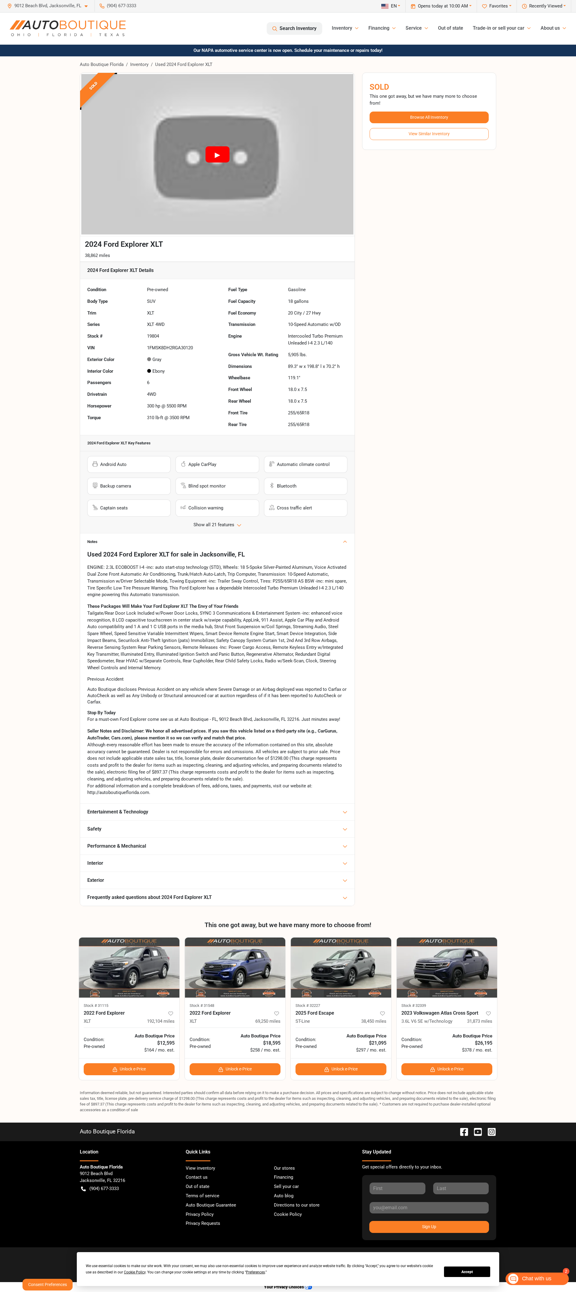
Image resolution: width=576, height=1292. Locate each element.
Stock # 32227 (308, 1005)
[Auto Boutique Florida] (68, 28)
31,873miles (479, 1021)
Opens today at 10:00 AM (443, 6)
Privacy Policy (200, 1214)
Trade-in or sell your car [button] (498, 28)
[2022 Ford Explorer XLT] (129, 968)
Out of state (450, 28)
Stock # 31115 (96, 1005)
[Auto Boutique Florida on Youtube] (475, 1131)
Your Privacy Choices (284, 1287)
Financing (283, 1177)
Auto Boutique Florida (102, 64)
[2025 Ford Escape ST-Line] (341, 968)
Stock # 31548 (202, 1005)
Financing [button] (378, 28)
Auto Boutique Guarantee (211, 1205)
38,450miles (373, 1021)
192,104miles (161, 1021)
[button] (50, 6)
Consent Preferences (47, 1284)
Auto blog (283, 1195)
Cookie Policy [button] (135, 1272)
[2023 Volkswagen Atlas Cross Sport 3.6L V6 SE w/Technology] (447, 968)
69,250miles (267, 1021)
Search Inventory (298, 28)
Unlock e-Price (133, 1069)
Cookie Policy (288, 1214)
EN (394, 6)
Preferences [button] (255, 1272)
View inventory (200, 1168)
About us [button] (550, 28)
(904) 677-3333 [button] (121, 5)
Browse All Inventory (429, 117)
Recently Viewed (545, 6)
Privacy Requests (203, 1223)
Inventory (139, 64)
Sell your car (286, 1186)
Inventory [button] (342, 28)
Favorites (498, 6)
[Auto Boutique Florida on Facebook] (462, 1131)
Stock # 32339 (413, 1005)
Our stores (284, 1168)
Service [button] (414, 28)
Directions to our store (297, 1205)
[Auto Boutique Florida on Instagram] (489, 1131)
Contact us (197, 1177)
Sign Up (429, 1226)
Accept (467, 1272)
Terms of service (202, 1195)
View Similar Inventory (429, 133)
